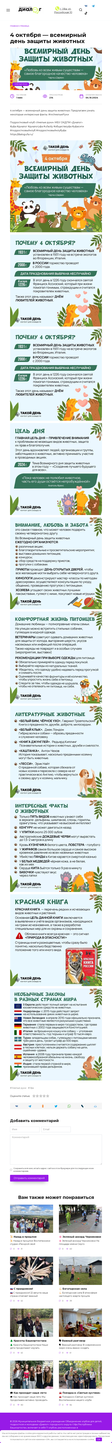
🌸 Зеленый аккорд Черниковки (80, 1236)
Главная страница (19, 26)
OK (98, 1439)
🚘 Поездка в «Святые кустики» (79, 1392)
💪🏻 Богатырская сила (73, 1288)
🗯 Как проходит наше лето (28, 1392)
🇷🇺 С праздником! (21, 1288)
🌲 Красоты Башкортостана (28, 1340)
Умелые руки (21, 84)
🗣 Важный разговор (72, 1340)
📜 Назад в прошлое (23, 1236)
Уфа (32, 1088)
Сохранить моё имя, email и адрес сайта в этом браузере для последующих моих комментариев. (53, 1169)
